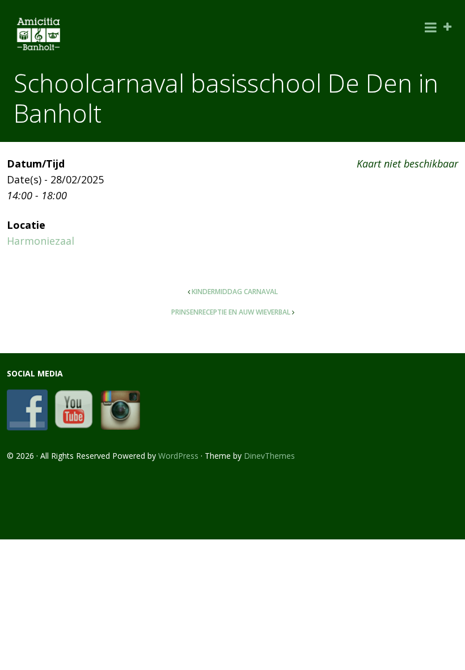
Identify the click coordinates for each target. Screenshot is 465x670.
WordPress (178, 455)
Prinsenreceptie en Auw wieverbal (230, 312)
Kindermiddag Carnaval (235, 291)
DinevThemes (269, 455)
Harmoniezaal (40, 241)
